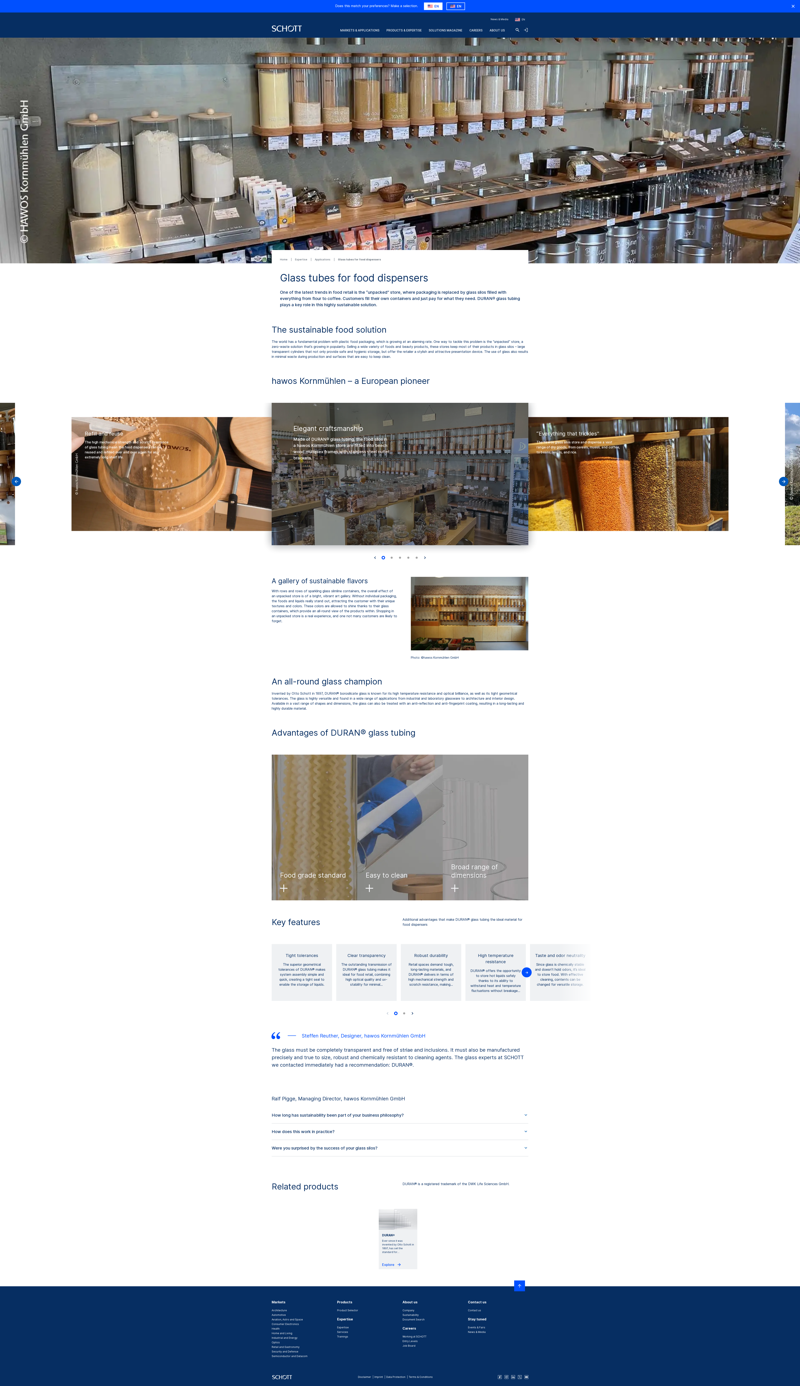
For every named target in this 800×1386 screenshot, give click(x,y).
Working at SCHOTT (414, 1336)
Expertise (301, 259)
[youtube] (526, 1377)
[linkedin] (513, 1377)
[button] (400, 1115)
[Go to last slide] (375, 557)
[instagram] (506, 1377)
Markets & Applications (359, 30)
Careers (475, 30)
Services (342, 1332)
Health (276, 1328)
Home (284, 259)
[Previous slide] (387, 1013)
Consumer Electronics (285, 1324)
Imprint (378, 1377)
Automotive (279, 1314)
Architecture (279, 1310)
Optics (276, 1342)
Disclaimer (364, 1377)
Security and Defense (285, 1351)
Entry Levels (410, 1341)
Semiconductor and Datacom (290, 1356)
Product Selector (347, 1310)
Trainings (342, 1336)
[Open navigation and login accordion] (525, 29)
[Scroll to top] (519, 1285)
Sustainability (410, 1314)
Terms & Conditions (421, 1377)
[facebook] (500, 1377)
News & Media (499, 19)
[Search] (517, 29)
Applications (323, 259)
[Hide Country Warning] (793, 6)
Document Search (413, 1319)
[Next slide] (425, 557)
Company (408, 1310)
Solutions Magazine (445, 30)
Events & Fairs (476, 1327)
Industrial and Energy (285, 1337)
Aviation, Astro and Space (287, 1319)
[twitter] (520, 1377)
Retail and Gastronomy (286, 1347)
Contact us (474, 1310)
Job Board (408, 1345)
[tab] (383, 557)
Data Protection (395, 1377)
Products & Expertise (404, 30)
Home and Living (282, 1333)
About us (497, 30)
